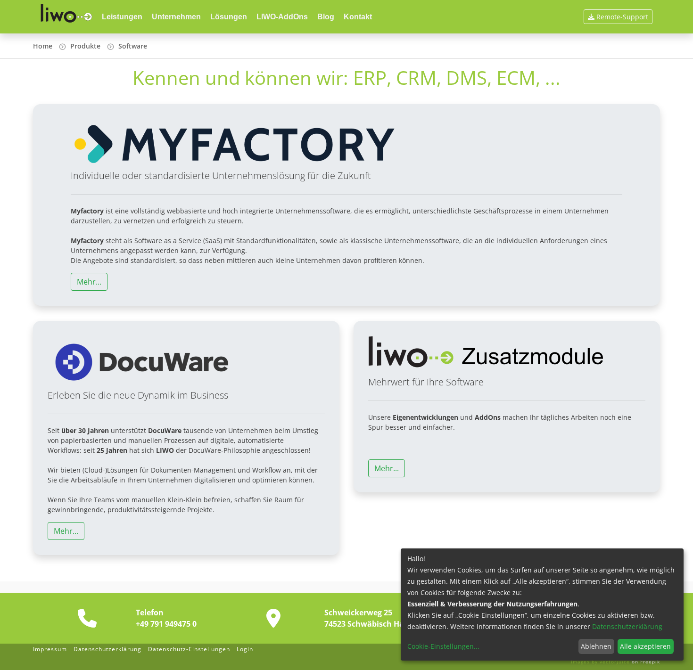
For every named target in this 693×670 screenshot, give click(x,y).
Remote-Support (622, 16)
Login (245, 649)
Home (42, 45)
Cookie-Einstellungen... (443, 646)
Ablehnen (596, 646)
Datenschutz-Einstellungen (189, 649)
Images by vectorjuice (601, 661)
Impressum (50, 649)
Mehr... (89, 282)
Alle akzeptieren (645, 646)
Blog (325, 17)
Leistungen (122, 17)
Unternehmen (176, 17)
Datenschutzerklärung (107, 649)
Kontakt (358, 17)
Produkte (85, 45)
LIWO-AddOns (282, 17)
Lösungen (228, 17)
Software (132, 45)
